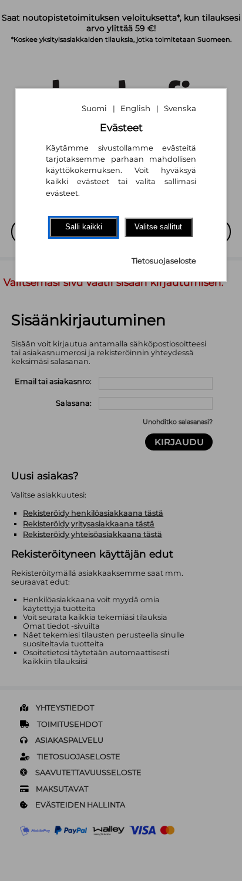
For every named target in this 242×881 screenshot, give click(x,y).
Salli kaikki (83, 226)
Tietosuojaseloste (164, 260)
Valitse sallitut (158, 226)
